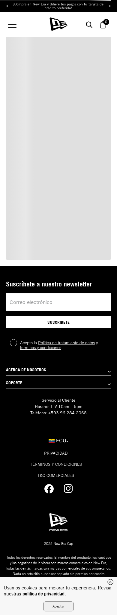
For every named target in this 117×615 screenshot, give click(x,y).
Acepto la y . (59, 345)
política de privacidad (43, 594)
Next (110, 6)
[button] (58, 371)
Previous (7, 6)
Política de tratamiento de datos (66, 342)
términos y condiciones (40, 347)
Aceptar (58, 606)
